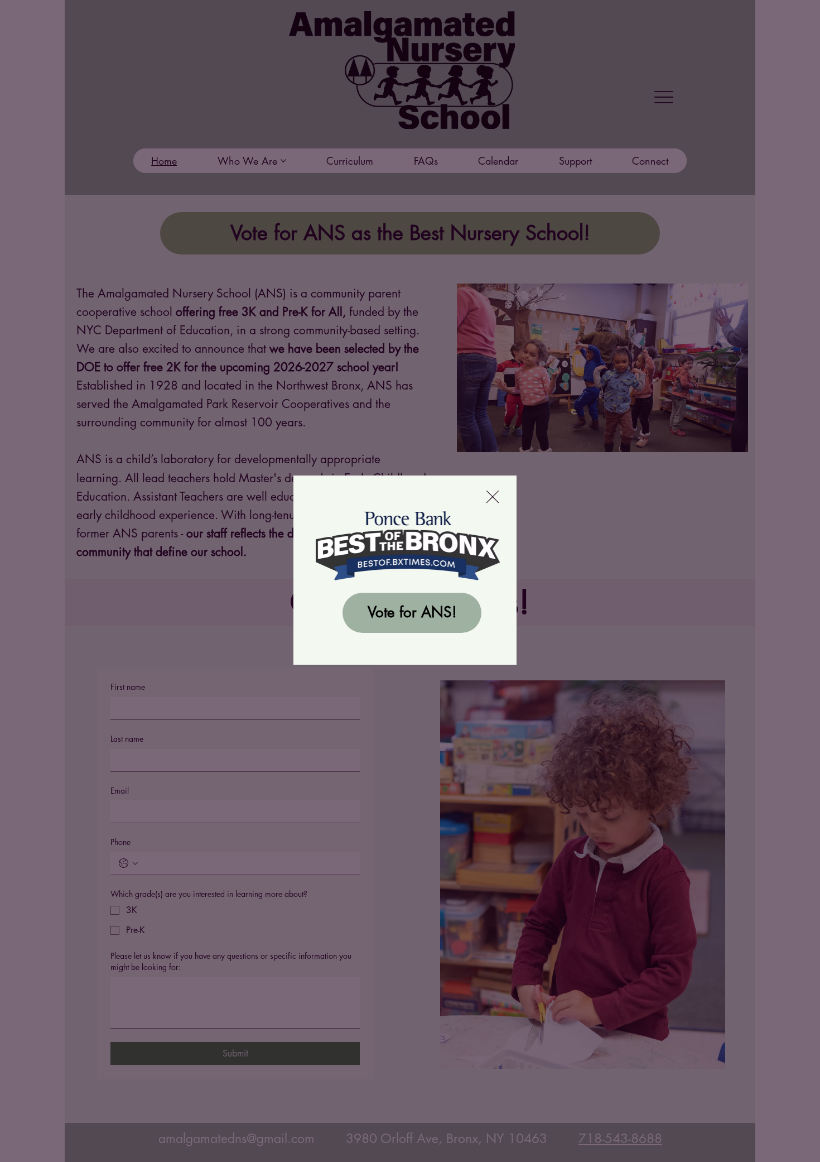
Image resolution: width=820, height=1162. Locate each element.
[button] (492, 497)
